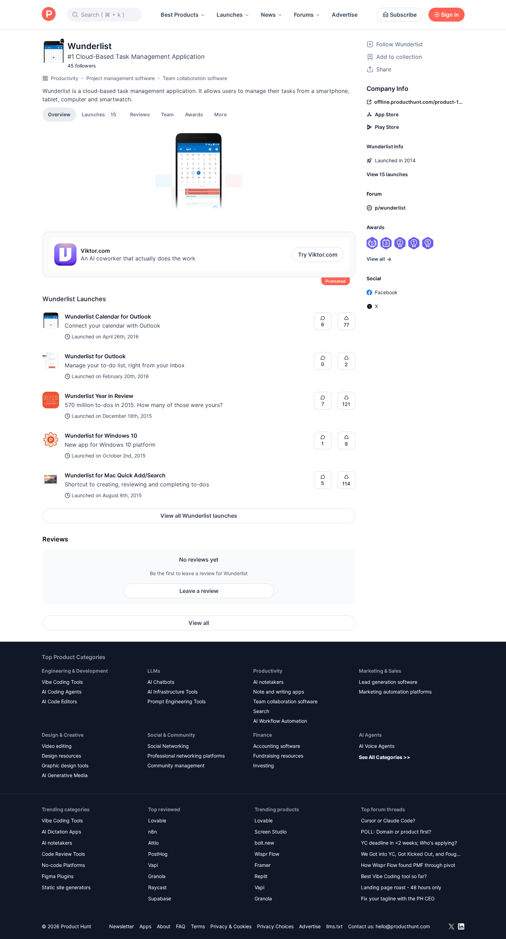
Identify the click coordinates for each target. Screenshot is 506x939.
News (268, 14)
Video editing (57, 746)
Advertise (345, 14)
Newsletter (121, 926)
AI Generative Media (65, 775)
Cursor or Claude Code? (388, 820)
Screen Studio (271, 832)
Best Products (180, 14)
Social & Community (171, 735)
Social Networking (168, 746)
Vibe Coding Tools (62, 682)
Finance (262, 735)
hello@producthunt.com (403, 926)
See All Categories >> (384, 757)
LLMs (153, 671)
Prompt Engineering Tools (176, 701)
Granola (157, 876)
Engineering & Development (75, 671)
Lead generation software (388, 682)
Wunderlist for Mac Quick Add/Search (115, 475)
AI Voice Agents (376, 746)
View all (198, 622)
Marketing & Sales (380, 671)
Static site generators (66, 887)
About (163, 926)
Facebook (386, 292)
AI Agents (370, 735)
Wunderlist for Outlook (95, 356)
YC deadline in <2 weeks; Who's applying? (409, 843)
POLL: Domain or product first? (396, 832)
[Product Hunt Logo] (49, 14)
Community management (175, 765)
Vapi (153, 865)
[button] (220, 114)
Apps (145, 926)
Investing (263, 765)
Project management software (120, 78)
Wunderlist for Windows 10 (101, 435)
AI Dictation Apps (61, 832)
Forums (304, 14)
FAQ (180, 926)
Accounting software (276, 746)
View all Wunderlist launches (198, 515)
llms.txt (334, 926)
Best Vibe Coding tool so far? (394, 876)
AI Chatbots (160, 682)
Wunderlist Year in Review (99, 395)
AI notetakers (268, 682)
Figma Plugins (57, 876)
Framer (263, 865)
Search (261, 711)
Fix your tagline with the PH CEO (398, 898)
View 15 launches (387, 174)
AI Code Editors (59, 701)
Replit (261, 876)
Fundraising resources (278, 756)
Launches (230, 14)
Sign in (450, 14)
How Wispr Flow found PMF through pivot (408, 865)
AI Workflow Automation (280, 721)
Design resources (61, 756)
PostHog (158, 854)
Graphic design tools (65, 765)
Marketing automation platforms (395, 692)
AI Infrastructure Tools (172, 692)
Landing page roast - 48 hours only (401, 887)
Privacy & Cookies (230, 926)
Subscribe (403, 14)
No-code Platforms (63, 865)
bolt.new (264, 843)
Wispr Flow (267, 854)
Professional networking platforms (186, 756)
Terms (198, 926)
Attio (153, 843)
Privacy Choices (275, 926)
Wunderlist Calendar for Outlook (108, 316)
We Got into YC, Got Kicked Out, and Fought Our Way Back (411, 854)
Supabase (159, 898)
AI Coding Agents (61, 692)
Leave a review (198, 590)
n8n (152, 832)
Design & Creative (62, 735)
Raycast (157, 887)
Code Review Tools (63, 854)
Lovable (157, 820)
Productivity (64, 78)
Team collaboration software (195, 78)
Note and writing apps (278, 692)
